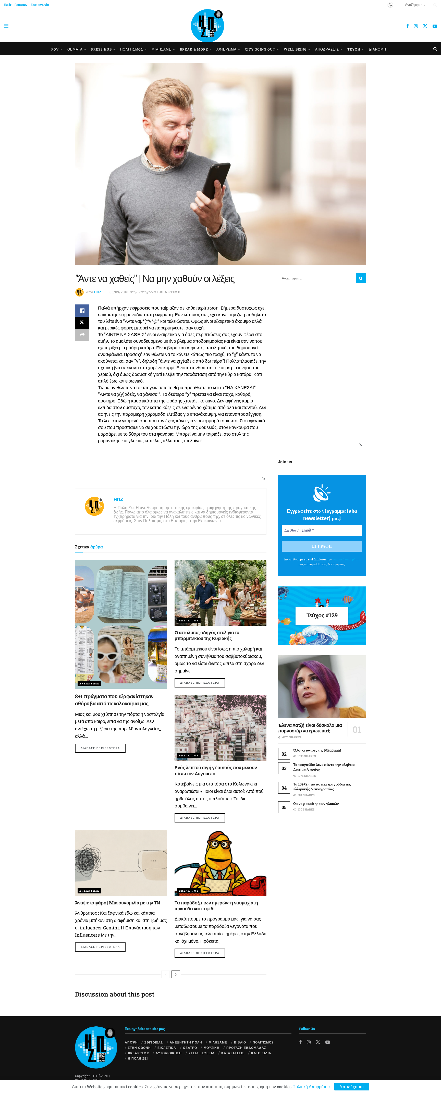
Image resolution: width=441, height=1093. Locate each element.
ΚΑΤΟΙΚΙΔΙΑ (261, 1053)
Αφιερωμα (226, 49)
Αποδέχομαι (351, 1086)
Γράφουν (21, 5)
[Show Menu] (6, 26)
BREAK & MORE (194, 49)
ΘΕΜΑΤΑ (75, 49)
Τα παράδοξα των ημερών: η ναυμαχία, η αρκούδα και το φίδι (216, 906)
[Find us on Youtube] (435, 26)
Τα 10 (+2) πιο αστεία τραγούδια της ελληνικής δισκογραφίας (322, 787)
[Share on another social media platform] (82, 335)
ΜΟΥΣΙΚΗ (211, 1048)
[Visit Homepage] (207, 25)
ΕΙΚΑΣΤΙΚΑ (166, 1048)
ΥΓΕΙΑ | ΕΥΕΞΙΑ (202, 1053)
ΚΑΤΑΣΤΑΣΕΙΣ (232, 1053)
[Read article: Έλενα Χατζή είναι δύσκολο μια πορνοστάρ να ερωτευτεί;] (322, 686)
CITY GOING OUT (260, 49)
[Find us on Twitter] (425, 26)
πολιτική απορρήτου (346, 559)
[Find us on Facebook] (407, 26)
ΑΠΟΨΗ (131, 1042)
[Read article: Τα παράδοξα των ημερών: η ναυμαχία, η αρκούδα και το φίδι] (220, 863)
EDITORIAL (153, 1042)
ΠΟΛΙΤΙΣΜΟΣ (263, 1042)
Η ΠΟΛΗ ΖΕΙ (138, 1058)
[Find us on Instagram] (416, 26)
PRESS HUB (101, 49)
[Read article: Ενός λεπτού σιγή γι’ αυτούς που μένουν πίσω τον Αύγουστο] (220, 728)
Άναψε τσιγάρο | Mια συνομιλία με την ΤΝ (117, 903)
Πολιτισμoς (131, 49)
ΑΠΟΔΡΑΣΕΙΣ (327, 49)
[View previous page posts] (165, 974)
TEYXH (353, 49)
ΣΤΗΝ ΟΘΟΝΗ (139, 1048)
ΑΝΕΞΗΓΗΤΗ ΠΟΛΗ (186, 1042)
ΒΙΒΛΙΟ (240, 1042)
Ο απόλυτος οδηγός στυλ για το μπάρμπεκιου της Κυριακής (207, 635)
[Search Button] (434, 4)
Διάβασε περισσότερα (103, 748)
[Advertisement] (169, 468)
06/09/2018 (118, 292)
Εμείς (7, 5)
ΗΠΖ (98, 292)
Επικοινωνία (40, 5)
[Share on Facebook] (82, 310)
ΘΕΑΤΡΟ (190, 1048)
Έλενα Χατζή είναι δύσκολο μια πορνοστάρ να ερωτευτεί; (310, 728)
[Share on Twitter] (82, 323)
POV (55, 49)
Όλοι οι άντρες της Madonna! (316, 750)
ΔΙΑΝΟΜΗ (377, 49)
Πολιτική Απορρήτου (311, 1086)
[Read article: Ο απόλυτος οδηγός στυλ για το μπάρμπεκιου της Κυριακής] (220, 593)
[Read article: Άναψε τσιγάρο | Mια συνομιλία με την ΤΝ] (121, 863)
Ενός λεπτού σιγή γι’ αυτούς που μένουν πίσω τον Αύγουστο (216, 770)
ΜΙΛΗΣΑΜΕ (162, 49)
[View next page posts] (176, 974)
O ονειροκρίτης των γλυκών (316, 803)
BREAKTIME (168, 292)
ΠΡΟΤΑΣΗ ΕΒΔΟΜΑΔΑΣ (246, 1048)
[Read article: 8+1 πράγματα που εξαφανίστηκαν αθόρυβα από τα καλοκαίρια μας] (121, 624)
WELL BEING (295, 49)
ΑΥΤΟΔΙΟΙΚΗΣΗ (169, 1053)
